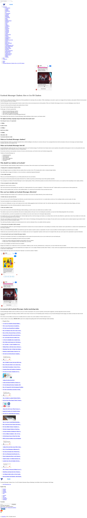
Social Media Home (9, 46)
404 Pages (7, 49)
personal (4, 495)
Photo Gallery (7, 47)
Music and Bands (8, 43)
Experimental (7, 13)
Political (6, 35)
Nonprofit (7, 31)
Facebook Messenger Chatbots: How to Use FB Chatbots (13, 63)
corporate (4, 492)
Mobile (6, 55)
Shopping (7, 21)
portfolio (4, 491)
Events (6, 40)
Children (6, 24)
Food (6, 23)
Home (4, 61)
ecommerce (5, 498)
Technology (7, 26)
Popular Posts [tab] (6, 321)
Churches (7, 32)
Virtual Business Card (9, 45)
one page (4, 497)
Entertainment (7, 37)
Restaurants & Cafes (9, 39)
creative (4, 490)
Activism (7, 36)
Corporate (7, 14)
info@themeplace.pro (7, 484)
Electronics (7, 28)
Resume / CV (7, 52)
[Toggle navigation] (0, 2)
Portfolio (6, 10)
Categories (5, 6)
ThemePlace (3, 516)
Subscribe (14, 504)
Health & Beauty (8, 20)
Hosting (6, 27)
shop (4, 496)
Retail (6, 18)
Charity (6, 33)
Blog (4, 58)
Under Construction (9, 50)
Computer (7, 30)
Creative (6, 8)
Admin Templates (8, 53)
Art (5, 12)
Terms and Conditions (12, 507)
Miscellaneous (8, 51)
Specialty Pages (8, 48)
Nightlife (7, 38)
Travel (6, 22)
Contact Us (5, 59)
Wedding (7, 56)
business (4, 489)
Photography (7, 11)
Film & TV (7, 42)
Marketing (7, 16)
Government (7, 17)
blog (3, 493)
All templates (7, 7)
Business (7, 15)
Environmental (8, 34)
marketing (5, 499)
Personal (6, 44)
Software (7, 29)
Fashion (6, 19)
